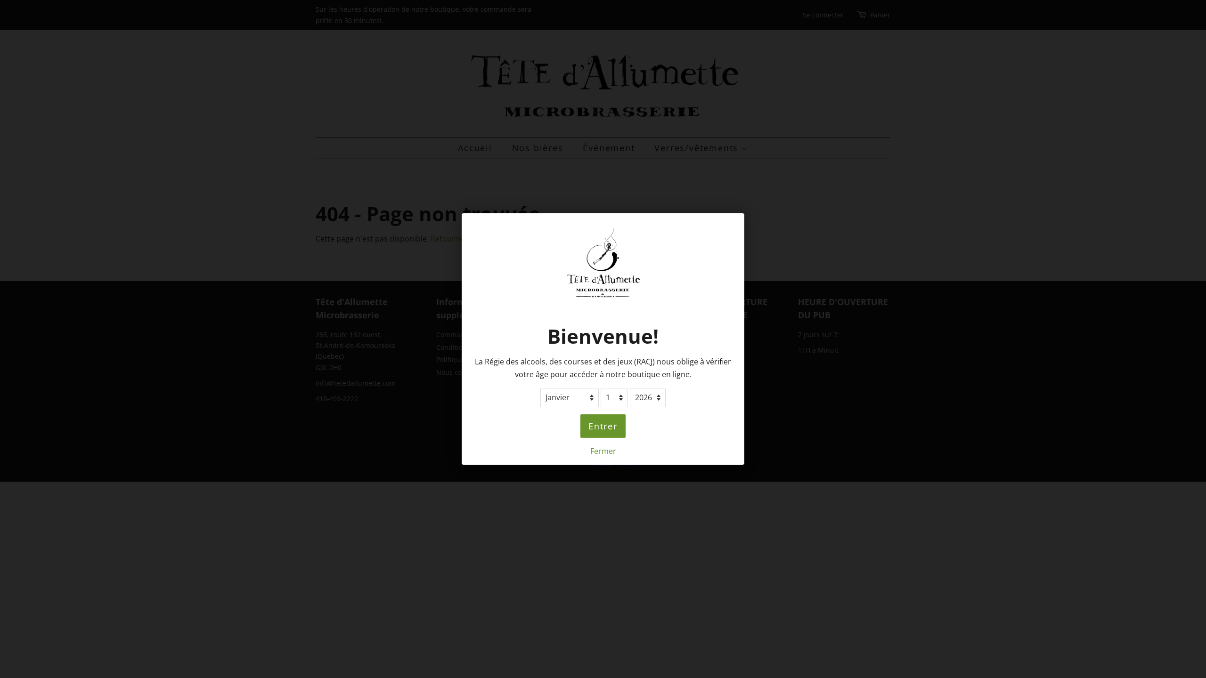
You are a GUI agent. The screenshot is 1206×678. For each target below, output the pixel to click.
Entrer (603, 426)
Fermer (603, 451)
